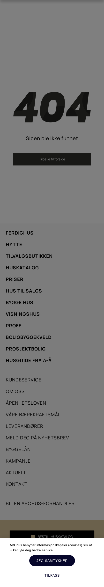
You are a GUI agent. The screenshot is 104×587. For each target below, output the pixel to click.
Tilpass (52, 575)
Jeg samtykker (52, 561)
